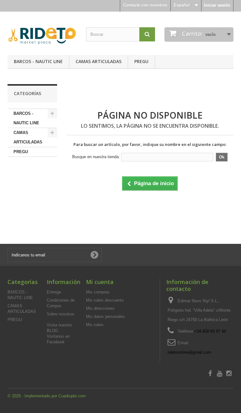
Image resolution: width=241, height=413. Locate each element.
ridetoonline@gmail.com (189, 352)
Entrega (54, 292)
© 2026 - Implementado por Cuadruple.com (47, 396)
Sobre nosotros (60, 314)
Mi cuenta (100, 282)
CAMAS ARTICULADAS (98, 61)
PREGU (141, 61)
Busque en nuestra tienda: (96, 156)
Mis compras (98, 292)
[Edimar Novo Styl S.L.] (42, 35)
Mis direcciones (100, 308)
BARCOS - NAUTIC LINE (38, 61)
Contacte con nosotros (145, 5)
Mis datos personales (105, 316)
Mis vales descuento (105, 300)
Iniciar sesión (217, 5)
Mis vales (95, 324)
